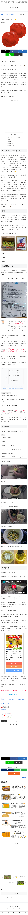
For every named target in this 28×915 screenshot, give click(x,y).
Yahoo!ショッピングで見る (14, 670)
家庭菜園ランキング (5, 709)
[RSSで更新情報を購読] (14, 773)
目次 (12, 134)
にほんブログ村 (5, 703)
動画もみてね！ (11, 145)
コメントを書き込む (14, 893)
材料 (9, 139)
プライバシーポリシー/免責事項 (7, 909)
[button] (18, 54)
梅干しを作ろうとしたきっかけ (14, 137)
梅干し (10, 721)
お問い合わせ (21, 908)
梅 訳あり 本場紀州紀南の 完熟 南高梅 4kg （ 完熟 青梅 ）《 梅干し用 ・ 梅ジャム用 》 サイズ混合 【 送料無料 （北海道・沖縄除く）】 (14, 655)
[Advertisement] (14, 116)
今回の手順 (10, 143)
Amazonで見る (14, 666)
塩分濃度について (11, 141)
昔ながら (15, 721)
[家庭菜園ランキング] (5, 707)
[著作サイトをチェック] (7, 770)
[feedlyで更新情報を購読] (20, 770)
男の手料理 (5, 721)
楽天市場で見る (14, 663)
